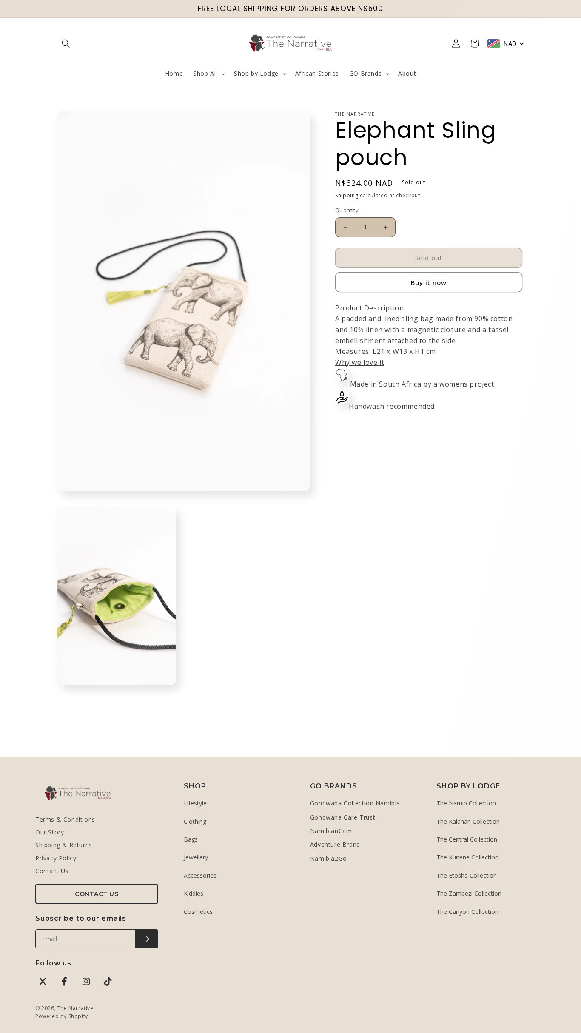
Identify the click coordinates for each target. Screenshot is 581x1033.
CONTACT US (96, 894)
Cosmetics (198, 912)
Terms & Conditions (65, 819)
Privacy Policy (55, 858)
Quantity (347, 210)
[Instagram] (86, 981)
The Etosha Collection (466, 875)
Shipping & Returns (63, 845)
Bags (191, 839)
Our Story (49, 832)
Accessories (200, 875)
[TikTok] (108, 981)
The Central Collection (466, 839)
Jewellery (196, 857)
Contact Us (51, 871)
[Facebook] (64, 981)
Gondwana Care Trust (342, 817)
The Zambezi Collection (468, 893)
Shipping (347, 195)
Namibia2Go (328, 858)
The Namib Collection (466, 803)
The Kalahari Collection (468, 821)
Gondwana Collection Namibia (355, 803)
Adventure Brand (335, 844)
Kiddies (193, 893)
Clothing (195, 821)
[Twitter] (43, 981)
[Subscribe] (146, 939)
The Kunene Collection (467, 857)
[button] (66, 43)
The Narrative (75, 1008)
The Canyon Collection (467, 912)
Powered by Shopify (61, 1016)
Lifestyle (195, 803)
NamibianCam (331, 831)
